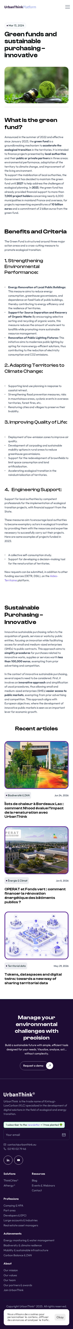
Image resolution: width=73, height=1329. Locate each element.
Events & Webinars (43, 1185)
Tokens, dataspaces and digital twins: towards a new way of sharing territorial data (33, 978)
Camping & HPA (13, 1205)
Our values (10, 1275)
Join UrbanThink (13, 1290)
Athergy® (9, 1185)
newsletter (34, 1124)
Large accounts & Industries (20, 1220)
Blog (34, 1180)
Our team (10, 1280)
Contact (37, 1190)
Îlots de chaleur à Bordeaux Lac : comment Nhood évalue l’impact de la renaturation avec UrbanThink (34, 810)
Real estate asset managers (21, 1225)
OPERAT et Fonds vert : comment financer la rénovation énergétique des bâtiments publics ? (35, 895)
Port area (10, 1210)
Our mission (11, 1270)
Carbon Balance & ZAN (18, 1255)
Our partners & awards (18, 1285)
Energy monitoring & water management (29, 1240)
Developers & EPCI (15, 1215)
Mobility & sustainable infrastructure (26, 1250)
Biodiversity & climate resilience (23, 1245)
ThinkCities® (11, 1180)
